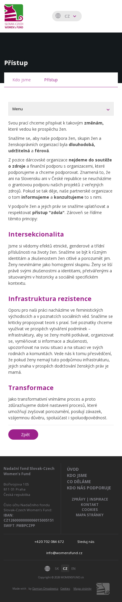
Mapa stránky (90, 515)
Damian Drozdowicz (45, 588)
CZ (65, 568)
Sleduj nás (85, 541)
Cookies (90, 509)
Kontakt (90, 504)
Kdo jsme (21, 79)
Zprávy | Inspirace (90, 499)
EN (73, 568)
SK (57, 568)
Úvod (73, 469)
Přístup (51, 79)
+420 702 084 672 (49, 541)
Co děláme (79, 481)
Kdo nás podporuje (89, 488)
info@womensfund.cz (64, 553)
